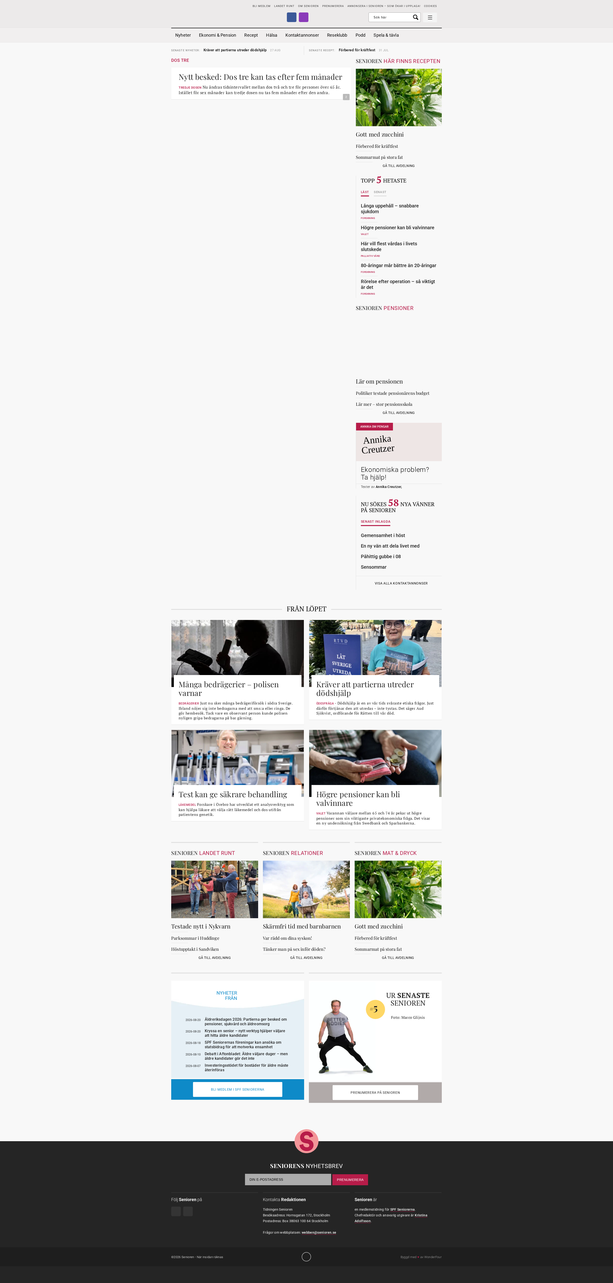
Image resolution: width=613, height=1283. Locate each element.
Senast (380, 192)
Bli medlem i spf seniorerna (237, 1089)
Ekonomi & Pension (217, 35)
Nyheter (183, 35)
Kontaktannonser (302, 35)
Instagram (303, 17)
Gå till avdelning (399, 165)
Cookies (430, 6)
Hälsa (271, 35)
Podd (361, 35)
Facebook (291, 17)
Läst (365, 192)
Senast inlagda (376, 521)
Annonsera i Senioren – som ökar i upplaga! (383, 6)
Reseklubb (337, 35)
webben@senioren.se (319, 1232)
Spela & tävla (386, 35)
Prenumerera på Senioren (375, 1092)
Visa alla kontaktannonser (401, 583)
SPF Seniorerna (402, 1209)
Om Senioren (308, 6)
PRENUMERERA (333, 6)
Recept (251, 35)
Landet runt (284, 6)
